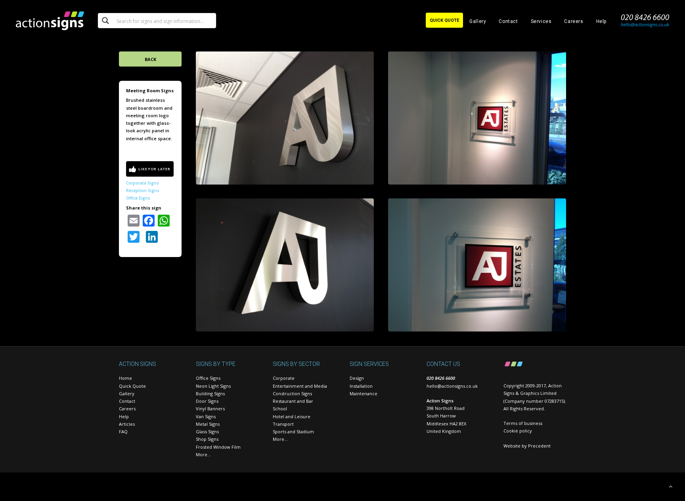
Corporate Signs (142, 183)
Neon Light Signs (213, 386)
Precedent (539, 446)
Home (125, 378)
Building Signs (210, 393)
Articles (127, 424)
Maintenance (363, 393)
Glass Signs (207, 431)
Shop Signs (207, 439)
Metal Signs (208, 424)
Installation (361, 386)
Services (541, 21)
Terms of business (522, 423)
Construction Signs (292, 393)
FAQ (123, 431)
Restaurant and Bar (293, 401)
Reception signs (142, 190)
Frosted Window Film (218, 447)
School (280, 408)
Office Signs (138, 198)
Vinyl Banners (210, 408)
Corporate (284, 378)
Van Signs (206, 416)
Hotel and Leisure (291, 416)
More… (203, 454)
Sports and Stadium (293, 431)
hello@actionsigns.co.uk (452, 386)
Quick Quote (132, 386)
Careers (573, 21)
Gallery (477, 21)
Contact (508, 21)
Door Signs (207, 401)
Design (357, 378)
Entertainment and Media (300, 386)
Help (601, 21)
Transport (283, 424)
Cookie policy (517, 431)
